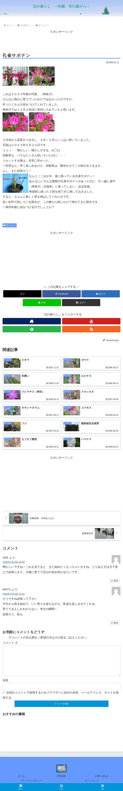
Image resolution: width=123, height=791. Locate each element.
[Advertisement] (61, 41)
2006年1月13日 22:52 (14, 594)
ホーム (21, 776)
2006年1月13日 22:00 (14, 562)
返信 (116, 580)
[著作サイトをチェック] (32, 321)
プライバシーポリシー (31, 780)
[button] (81, 302)
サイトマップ (91, 780)
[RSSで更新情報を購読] (91, 329)
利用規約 (61, 776)
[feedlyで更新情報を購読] (32, 329)
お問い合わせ (101, 776)
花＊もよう (11, 225)
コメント (10, 642)
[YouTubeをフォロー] (91, 321)
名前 (5, 680)
